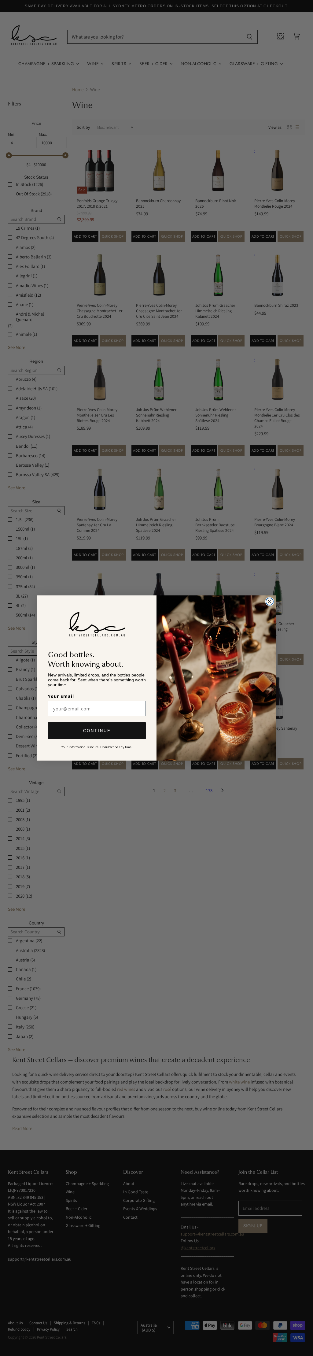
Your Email (61, 696)
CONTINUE (97, 730)
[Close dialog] (269, 601)
